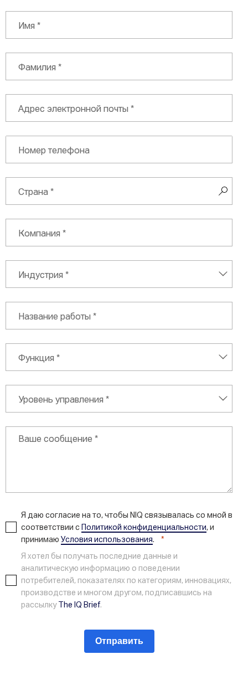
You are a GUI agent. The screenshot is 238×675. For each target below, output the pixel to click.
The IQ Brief (79, 604)
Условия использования (107, 539)
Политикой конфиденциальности (143, 527)
